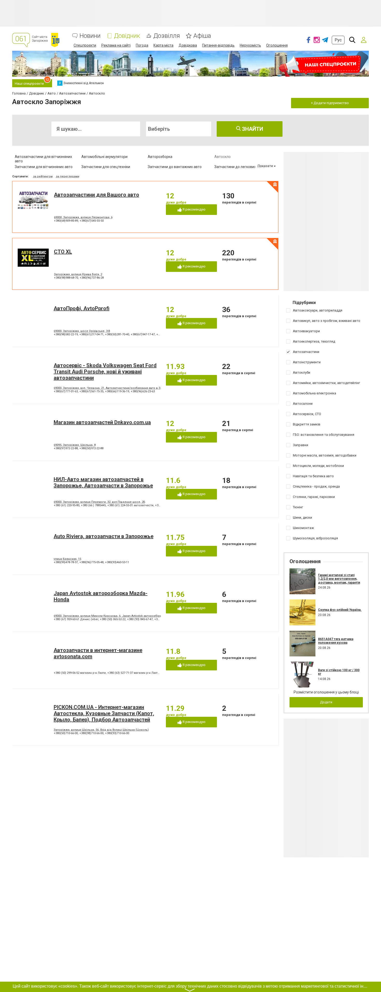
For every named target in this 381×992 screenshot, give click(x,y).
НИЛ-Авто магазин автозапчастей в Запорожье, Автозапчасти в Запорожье (103, 482)
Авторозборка (160, 157)
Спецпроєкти (85, 45)
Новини (90, 35)
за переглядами (67, 176)
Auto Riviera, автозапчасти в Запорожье (103, 536)
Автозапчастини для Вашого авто (96, 195)
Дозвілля (166, 35)
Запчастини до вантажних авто (175, 167)
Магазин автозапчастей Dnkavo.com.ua (102, 422)
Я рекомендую (194, 209)
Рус (338, 40)
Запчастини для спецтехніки (105, 167)
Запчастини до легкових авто (239, 167)
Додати (326, 702)
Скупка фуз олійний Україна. (340, 610)
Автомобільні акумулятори (104, 157)
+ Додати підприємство (330, 103)
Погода (142, 45)
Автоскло (222, 157)
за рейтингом (43, 176)
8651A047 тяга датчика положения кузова (335, 641)
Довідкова (188, 45)
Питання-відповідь (218, 45)
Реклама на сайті (116, 45)
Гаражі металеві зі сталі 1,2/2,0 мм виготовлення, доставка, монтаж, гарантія (339, 578)
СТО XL (63, 252)
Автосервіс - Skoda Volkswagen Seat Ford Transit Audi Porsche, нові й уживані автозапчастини (105, 371)
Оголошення (277, 45)
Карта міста (163, 45)
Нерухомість (250, 45)
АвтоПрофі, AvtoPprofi (81, 308)
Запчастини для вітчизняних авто (44, 167)
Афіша (202, 35)
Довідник (127, 35)
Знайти (252, 129)
